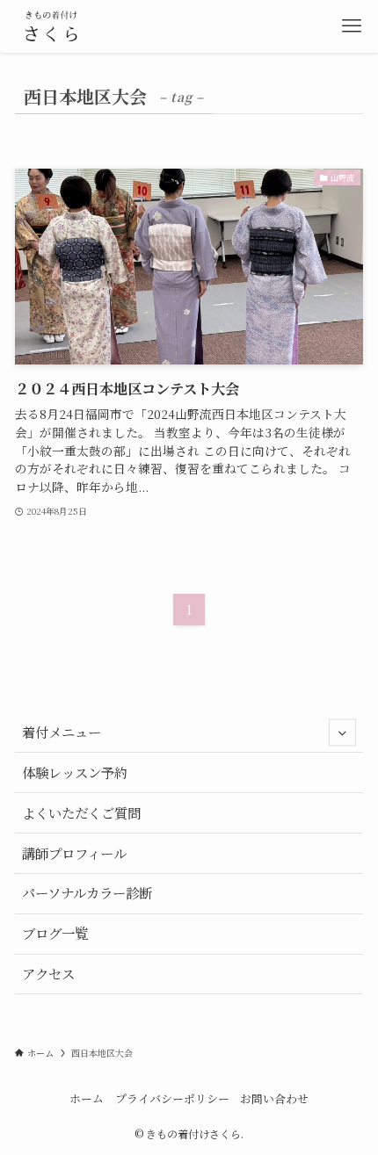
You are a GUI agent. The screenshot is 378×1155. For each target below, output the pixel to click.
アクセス (48, 973)
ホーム (86, 1098)
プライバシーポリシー (172, 1098)
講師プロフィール (74, 853)
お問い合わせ (274, 1098)
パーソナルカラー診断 (87, 892)
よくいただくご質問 (81, 812)
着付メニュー (61, 731)
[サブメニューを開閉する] (342, 732)
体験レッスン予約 (74, 772)
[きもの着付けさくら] (51, 26)
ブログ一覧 (55, 932)
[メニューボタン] (351, 26)
